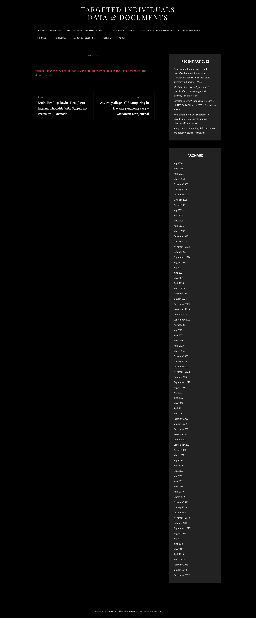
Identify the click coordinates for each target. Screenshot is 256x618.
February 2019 (181, 502)
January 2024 (180, 298)
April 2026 (179, 173)
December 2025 (182, 194)
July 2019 (178, 476)
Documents (56, 30)
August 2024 (180, 262)
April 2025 (179, 225)
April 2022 (179, 408)
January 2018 (180, 569)
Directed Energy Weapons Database (86, 30)
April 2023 (179, 345)
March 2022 (179, 413)
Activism (107, 38)
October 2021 (180, 439)
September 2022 (182, 382)
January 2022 (180, 423)
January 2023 (180, 361)
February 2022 (181, 418)
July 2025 (178, 210)
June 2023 (178, 335)
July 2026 (178, 163)
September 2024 (182, 257)
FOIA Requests (116, 30)
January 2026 (180, 189)
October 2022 (180, 377)
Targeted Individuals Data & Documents (128, 13)
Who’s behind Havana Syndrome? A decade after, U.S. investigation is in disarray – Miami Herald (191, 91)
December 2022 (182, 366)
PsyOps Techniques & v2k (191, 30)
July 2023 (178, 330)
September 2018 (182, 528)
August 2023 (180, 324)
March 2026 (179, 178)
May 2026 (178, 168)
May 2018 (178, 549)
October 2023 (180, 314)
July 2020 (178, 460)
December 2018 (182, 512)
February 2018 (181, 564)
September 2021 (182, 444)
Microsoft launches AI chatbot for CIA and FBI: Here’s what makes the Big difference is (87, 71)
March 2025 (179, 231)
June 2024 (178, 272)
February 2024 (181, 293)
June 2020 (178, 465)
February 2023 (181, 356)
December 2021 (182, 429)
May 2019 (178, 486)
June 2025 (178, 215)
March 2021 (179, 455)
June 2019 (178, 481)
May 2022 (178, 403)
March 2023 (179, 350)
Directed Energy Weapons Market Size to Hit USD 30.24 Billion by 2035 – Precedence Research (195, 105)
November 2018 (182, 517)
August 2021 (180, 450)
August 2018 (180, 533)
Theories (41, 38)
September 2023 (182, 319)
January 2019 (180, 507)
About (122, 38)
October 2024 (180, 251)
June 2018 (178, 543)
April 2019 (179, 491)
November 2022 (182, 371)
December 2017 (182, 575)
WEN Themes (157, 611)
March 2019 (179, 496)
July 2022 (178, 392)
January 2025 (180, 241)
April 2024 (179, 283)
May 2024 (178, 278)
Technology (59, 38)
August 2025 (180, 205)
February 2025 (181, 236)
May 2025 (178, 220)
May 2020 (178, 470)
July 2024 (178, 267)
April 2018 (179, 554)
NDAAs (132, 30)
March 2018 (179, 559)
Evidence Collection (84, 38)
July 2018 (178, 538)
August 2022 (180, 387)
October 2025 (180, 199)
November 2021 (182, 434)
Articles (41, 30)
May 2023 (178, 340)
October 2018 (180, 523)
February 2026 (181, 184)
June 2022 (178, 397)
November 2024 (182, 246)
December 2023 (182, 304)
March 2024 (179, 288)
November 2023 (182, 309)
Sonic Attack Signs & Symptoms (156, 30)
